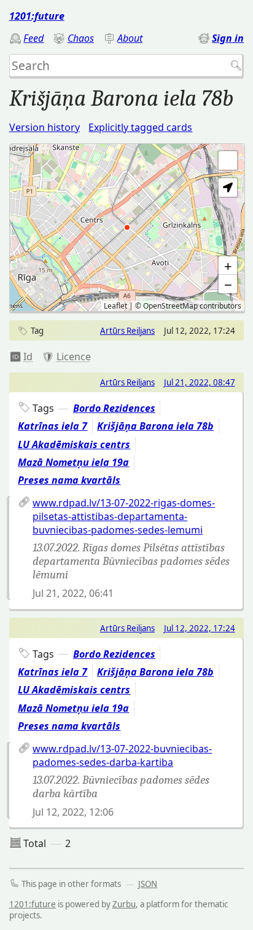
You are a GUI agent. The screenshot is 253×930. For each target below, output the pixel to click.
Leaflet (115, 306)
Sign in (228, 38)
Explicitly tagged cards (140, 127)
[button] (228, 187)
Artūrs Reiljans (127, 330)
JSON (147, 883)
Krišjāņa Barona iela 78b (155, 426)
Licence (73, 356)
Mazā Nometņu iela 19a (73, 462)
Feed (33, 38)
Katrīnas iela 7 (52, 426)
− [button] (228, 284)
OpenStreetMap (170, 306)
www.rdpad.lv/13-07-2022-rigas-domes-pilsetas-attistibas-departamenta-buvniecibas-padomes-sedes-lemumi (124, 516)
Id (28, 356)
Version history (44, 127)
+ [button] (228, 265)
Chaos (81, 38)
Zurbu (124, 904)
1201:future (36, 16)
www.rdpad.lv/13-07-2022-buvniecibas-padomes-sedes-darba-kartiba (122, 755)
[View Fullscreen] (228, 160)
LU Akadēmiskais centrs (74, 444)
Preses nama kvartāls (69, 480)
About (129, 38)
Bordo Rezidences (114, 408)
